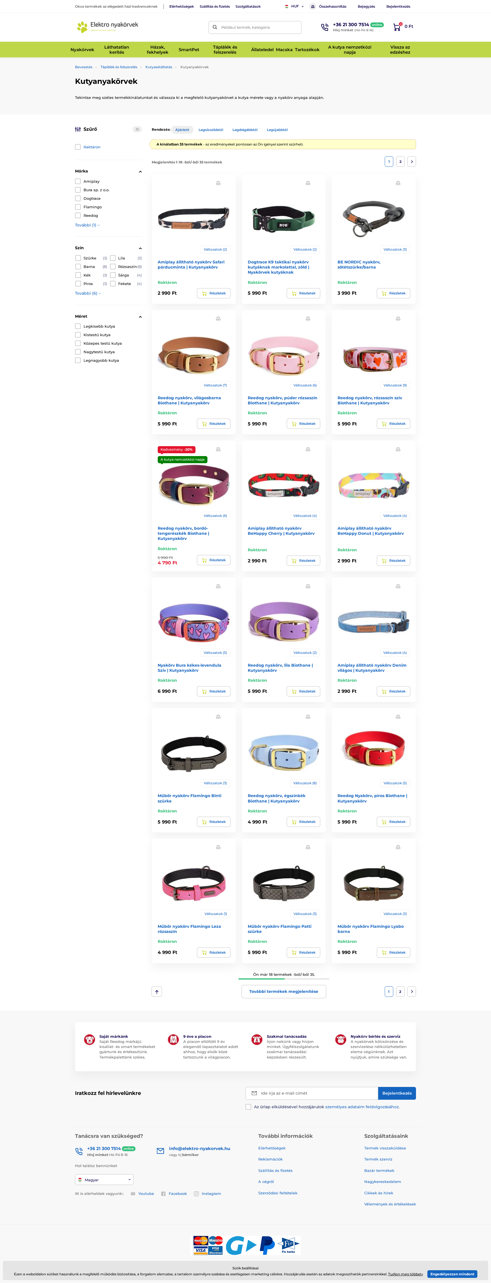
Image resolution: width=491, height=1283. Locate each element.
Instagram (211, 1193)
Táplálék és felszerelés (119, 67)
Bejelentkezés (398, 6)
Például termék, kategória (245, 27)
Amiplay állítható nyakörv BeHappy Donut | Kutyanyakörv (371, 531)
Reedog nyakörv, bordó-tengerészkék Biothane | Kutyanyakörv (183, 533)
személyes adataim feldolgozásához (362, 1106)
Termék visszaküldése (385, 1148)
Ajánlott (182, 130)
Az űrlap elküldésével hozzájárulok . (327, 1106)
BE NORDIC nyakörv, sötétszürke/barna (359, 264)
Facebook (178, 1193)
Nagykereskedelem (382, 1181)
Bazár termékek (379, 1170)
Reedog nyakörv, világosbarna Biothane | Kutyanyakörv (189, 400)
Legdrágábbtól (244, 130)
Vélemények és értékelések (390, 1204)
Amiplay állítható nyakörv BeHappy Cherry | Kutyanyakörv (281, 531)
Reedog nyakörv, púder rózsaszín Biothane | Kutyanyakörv (282, 400)
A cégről (266, 1181)
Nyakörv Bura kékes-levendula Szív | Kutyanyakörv (189, 668)
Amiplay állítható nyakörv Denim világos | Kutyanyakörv (372, 668)
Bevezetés (83, 67)
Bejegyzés (366, 6)
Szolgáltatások (248, 6)
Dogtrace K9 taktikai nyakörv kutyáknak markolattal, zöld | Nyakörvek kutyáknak (278, 267)
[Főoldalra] (107, 27)
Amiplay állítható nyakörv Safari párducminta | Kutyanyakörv (191, 264)
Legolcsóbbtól (211, 130)
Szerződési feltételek (277, 1193)
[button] (218, 182)
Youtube (146, 1193)
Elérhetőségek (181, 6)
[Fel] (157, 991)
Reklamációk (270, 1159)
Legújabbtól (277, 130)
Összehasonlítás (332, 6)
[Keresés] (215, 27)
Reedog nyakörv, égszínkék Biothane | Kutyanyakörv (276, 798)
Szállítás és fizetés (215, 6)
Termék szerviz (378, 1159)
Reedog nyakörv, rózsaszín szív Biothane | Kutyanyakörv (370, 400)
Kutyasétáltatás (158, 67)
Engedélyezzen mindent (452, 1274)
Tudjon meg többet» (405, 1274)
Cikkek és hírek (378, 1193)
